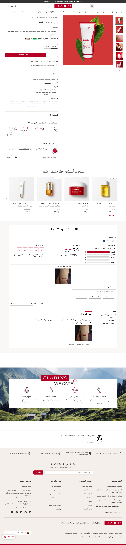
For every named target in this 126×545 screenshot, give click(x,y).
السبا (60, 501)
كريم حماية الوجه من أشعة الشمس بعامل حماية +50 (110, 501)
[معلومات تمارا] (28, 39)
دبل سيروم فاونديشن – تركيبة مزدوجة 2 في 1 (108, 507)
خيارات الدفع (88, 494)
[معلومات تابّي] (35, 39)
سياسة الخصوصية (71, 533)
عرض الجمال (88, 509)
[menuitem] (16, 6)
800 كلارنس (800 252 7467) (16, 491)
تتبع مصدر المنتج (56, 494)
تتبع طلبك (88, 498)
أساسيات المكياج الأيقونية (113, 512)
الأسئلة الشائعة (87, 501)
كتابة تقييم (55, 27)
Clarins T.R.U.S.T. (24, 149)
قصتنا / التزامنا (57, 490)
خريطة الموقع (85, 537)
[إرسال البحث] (92, 6)
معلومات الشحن (86, 486)
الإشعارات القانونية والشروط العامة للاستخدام (107, 537)
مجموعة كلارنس (56, 486)
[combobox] (17, 533)
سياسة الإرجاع (87, 490)
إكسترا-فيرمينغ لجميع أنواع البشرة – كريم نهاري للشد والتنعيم (109, 491)
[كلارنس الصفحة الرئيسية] (63, 6)
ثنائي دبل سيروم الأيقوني (114, 486)
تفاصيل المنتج (11, 31)
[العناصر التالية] (119, 70)
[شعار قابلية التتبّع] (55, 151)
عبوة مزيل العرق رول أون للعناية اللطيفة (109, 496)
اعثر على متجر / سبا (55, 505)
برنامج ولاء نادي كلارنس (54, 498)
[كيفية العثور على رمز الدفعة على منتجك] (16, 157)
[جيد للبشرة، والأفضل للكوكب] (29, 123)
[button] (119, 20)
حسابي (90, 505)
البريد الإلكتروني (26, 486)
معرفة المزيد (47, 83)
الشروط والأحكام (85, 533)
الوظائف (59, 509)
